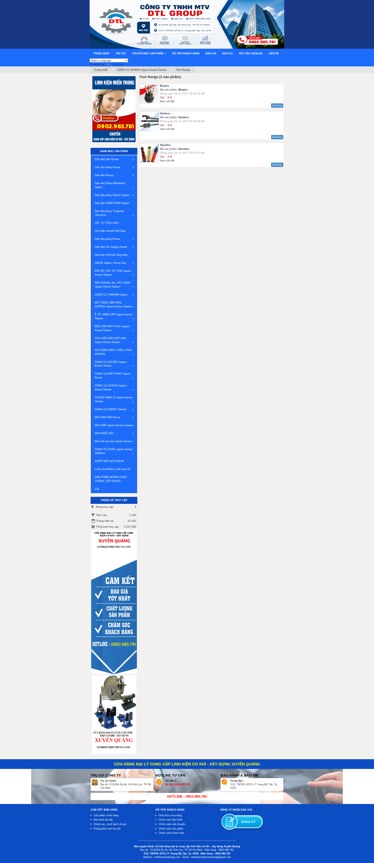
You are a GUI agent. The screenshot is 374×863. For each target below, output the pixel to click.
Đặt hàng (277, 105)
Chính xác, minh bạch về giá (110, 824)
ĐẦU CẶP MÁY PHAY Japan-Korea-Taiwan (112, 328)
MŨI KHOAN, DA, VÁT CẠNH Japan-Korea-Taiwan (113, 284)
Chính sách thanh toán (171, 832)
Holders (165, 113)
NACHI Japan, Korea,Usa (110, 262)
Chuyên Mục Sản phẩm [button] (148, 53)
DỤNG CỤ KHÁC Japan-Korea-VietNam (114, 451)
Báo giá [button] (211, 53)
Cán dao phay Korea (107, 167)
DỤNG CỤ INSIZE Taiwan (110, 409)
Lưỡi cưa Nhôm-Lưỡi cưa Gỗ (113, 469)
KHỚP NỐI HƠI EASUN (109, 461)
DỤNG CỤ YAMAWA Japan (111, 294)
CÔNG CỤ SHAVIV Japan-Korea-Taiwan (111, 387)
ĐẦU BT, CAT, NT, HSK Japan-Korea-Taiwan (113, 272)
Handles (165, 144)
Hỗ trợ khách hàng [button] (185, 53)
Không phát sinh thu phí (107, 828)
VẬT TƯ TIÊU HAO (106, 222)
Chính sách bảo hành (171, 819)
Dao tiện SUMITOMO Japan (112, 203)
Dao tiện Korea (104, 175)
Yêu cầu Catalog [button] (251, 53)
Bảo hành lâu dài (103, 819)
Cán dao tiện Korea (107, 159)
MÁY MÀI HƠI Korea (107, 417)
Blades (164, 85)
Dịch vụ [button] (227, 53)
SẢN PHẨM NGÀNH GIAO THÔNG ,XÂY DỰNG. (111, 478)
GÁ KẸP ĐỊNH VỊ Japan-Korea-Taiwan (114, 399)
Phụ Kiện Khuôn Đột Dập (110, 230)
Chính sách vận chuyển (172, 824)
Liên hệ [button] (274, 53)
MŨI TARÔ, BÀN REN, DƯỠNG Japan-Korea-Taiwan (113, 304)
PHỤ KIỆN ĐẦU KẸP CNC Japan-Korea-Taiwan (110, 340)
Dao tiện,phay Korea (107, 238)
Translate (118, 64)
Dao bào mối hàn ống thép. (111, 254)
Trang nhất (101, 53)
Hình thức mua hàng (170, 815)
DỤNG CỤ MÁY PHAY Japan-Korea (113, 375)
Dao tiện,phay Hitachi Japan (112, 195)
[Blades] (149, 94)
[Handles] (149, 153)
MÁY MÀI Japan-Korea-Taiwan (113, 425)
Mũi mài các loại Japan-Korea (113, 441)
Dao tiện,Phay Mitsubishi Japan (110, 185)
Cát (97, 488)
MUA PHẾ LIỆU (104, 433)
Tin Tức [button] (121, 53)
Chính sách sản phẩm (171, 828)
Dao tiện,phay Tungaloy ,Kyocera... (109, 212)
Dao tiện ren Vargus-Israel (111, 246)
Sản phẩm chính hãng (106, 815)
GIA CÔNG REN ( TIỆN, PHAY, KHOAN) (113, 351)
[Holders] (149, 122)
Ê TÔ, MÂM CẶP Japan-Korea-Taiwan (114, 316)
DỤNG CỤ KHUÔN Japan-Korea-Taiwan (111, 363)
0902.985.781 (182, 784)
